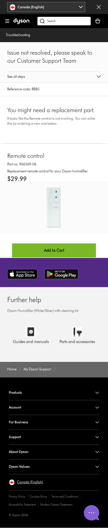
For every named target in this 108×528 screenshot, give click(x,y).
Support (15, 437)
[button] (54, 77)
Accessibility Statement (22, 504)
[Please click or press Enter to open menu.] (7, 21)
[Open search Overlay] (64, 21)
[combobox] (46, 7)
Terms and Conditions (64, 496)
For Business (18, 422)
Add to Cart (54, 250)
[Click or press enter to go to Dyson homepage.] (21, 23)
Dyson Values (19, 467)
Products (15, 392)
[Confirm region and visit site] (99, 7)
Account (15, 407)
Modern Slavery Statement (56, 504)
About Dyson (18, 452)
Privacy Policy (17, 496)
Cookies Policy (38, 496)
